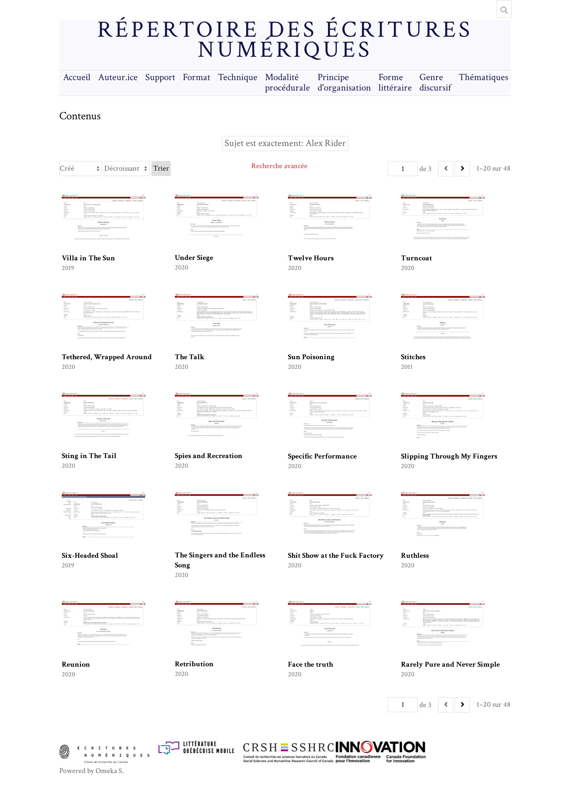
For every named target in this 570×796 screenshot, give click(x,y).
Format (196, 77)
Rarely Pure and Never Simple (450, 664)
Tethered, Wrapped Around (107, 357)
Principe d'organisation (344, 82)
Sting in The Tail (89, 456)
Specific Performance (322, 456)
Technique (237, 77)
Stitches (413, 357)
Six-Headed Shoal (90, 555)
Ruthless (415, 555)
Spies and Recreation (208, 456)
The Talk (189, 357)
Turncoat (416, 258)
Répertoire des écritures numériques (284, 40)
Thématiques (483, 77)
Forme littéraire (395, 82)
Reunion (76, 664)
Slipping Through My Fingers (449, 456)
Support (160, 77)
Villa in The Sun (88, 258)
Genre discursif (435, 82)
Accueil (77, 77)
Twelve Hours (311, 258)
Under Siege (194, 257)
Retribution (194, 664)
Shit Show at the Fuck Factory (336, 555)
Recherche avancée (279, 166)
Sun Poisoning (311, 357)
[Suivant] (462, 168)
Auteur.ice (118, 77)
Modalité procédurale (287, 82)
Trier (161, 168)
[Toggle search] (504, 10)
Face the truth (310, 664)
